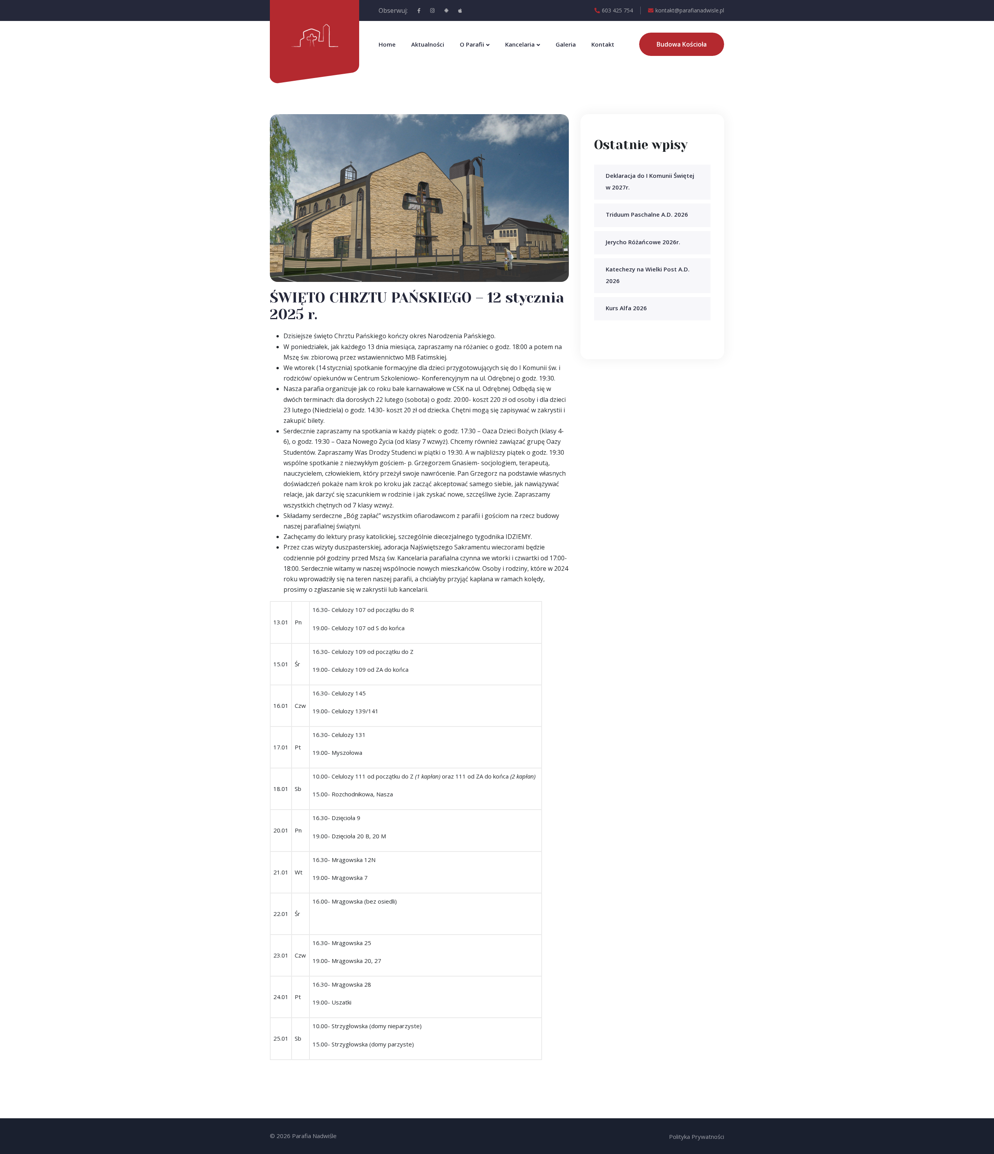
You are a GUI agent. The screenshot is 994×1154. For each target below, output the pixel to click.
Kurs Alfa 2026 (626, 308)
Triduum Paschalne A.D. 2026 (647, 214)
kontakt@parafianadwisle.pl (689, 10)
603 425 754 (617, 10)
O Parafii (472, 44)
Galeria (566, 44)
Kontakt (602, 44)
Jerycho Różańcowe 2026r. (643, 242)
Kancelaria (520, 44)
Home (387, 44)
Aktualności (427, 44)
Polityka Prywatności (696, 1136)
